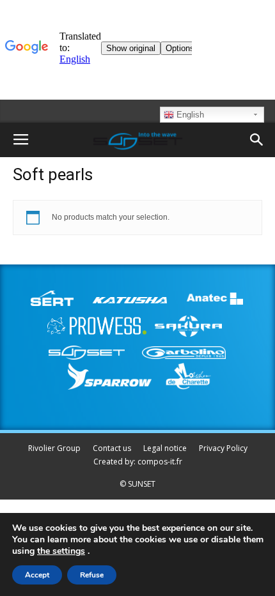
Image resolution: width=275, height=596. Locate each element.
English (189, 114)
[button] (257, 140)
